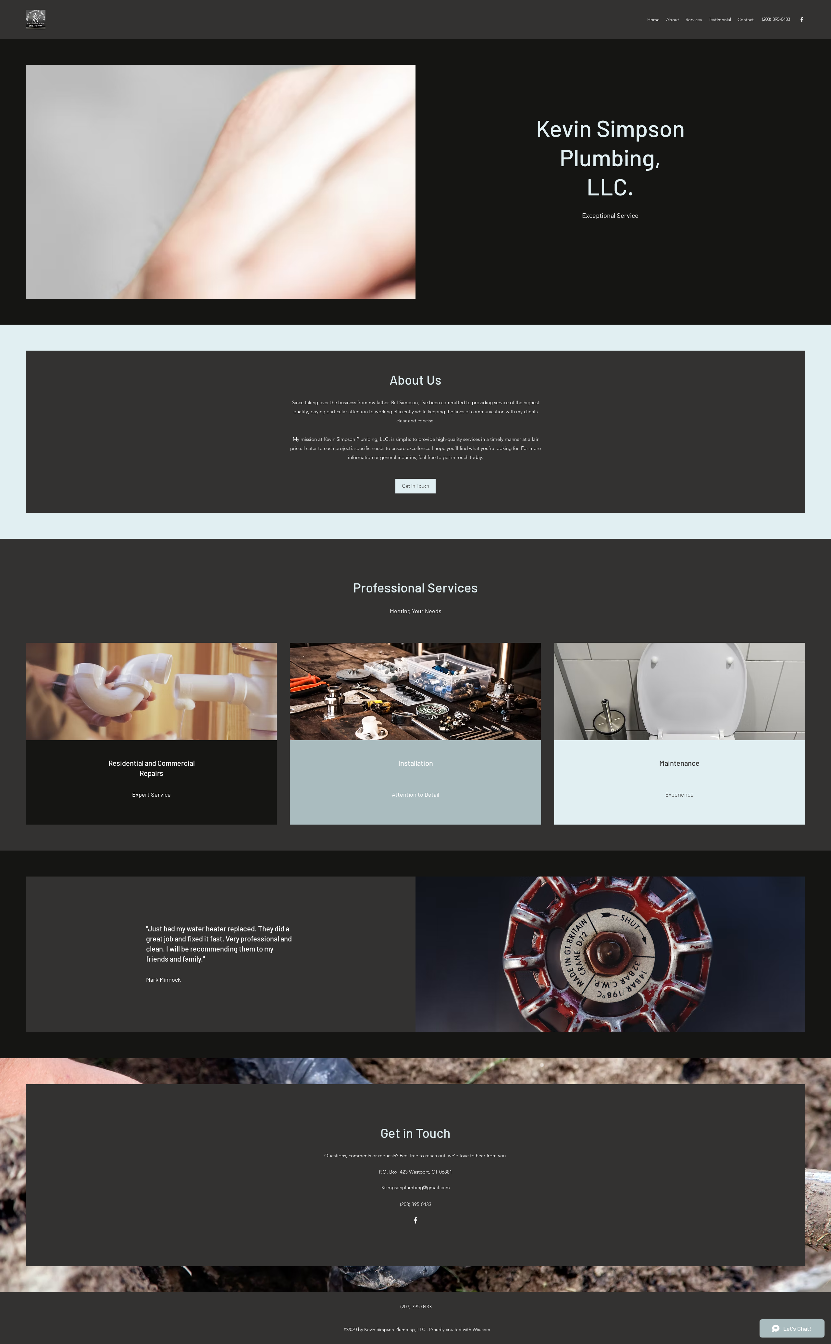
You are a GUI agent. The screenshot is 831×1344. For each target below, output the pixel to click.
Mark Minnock (163, 979)
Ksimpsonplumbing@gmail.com (415, 1187)
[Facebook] (802, 19)
